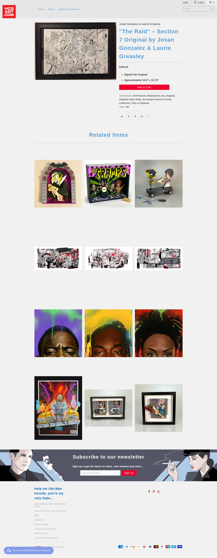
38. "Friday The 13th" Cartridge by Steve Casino (159, 408)
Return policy (41, 533)
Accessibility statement (46, 538)
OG (163, 96)
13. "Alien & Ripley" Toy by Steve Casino (159, 183)
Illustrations (153, 96)
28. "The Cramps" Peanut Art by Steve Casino (108, 183)
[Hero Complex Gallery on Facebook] (149, 492)
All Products (139, 96)
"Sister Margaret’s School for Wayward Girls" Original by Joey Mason (58, 258)
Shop (41, 9)
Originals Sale (126, 99)
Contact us (39, 520)
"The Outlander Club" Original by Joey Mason (108, 258)
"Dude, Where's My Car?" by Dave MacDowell (58, 408)
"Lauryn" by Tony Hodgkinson (159, 333)
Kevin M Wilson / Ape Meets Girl (50, 511)
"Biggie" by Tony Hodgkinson (58, 333)
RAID (138, 99)
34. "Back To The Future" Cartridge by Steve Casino (108, 408)
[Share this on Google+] (142, 116)
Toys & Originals (140, 103)
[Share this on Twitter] (122, 116)
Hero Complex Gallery (53, 547)
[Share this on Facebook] (128, 116)
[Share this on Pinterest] (135, 116)
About (51, 9)
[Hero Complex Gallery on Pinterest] (154, 492)
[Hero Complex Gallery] (19, 11)
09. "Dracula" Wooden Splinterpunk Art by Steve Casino (58, 183)
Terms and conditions (45, 529)
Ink (127, 107)
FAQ (36, 515)
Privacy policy (41, 524)
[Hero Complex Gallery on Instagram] (158, 492)
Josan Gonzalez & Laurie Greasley (139, 24)
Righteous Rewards (69, 9)
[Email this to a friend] (148, 116)
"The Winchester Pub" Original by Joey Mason (159, 258)
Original (170, 96)
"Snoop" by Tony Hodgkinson (108, 333)
